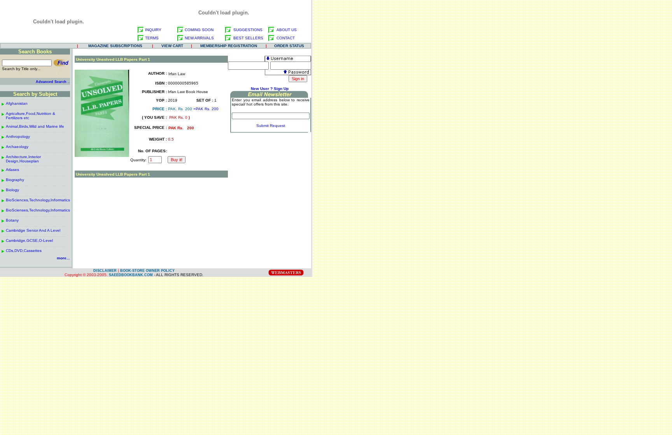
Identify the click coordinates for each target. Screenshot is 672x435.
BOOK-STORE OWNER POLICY (147, 271)
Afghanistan (17, 103)
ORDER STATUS (289, 46)
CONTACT (285, 38)
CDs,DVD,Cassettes (24, 250)
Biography (15, 180)
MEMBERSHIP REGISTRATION (228, 46)
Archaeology (17, 146)
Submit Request (270, 125)
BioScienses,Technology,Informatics (38, 210)
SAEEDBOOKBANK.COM (131, 275)
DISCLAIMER (105, 271)
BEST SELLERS (248, 38)
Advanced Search (51, 82)
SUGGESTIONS (247, 30)
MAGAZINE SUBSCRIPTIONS (115, 46)
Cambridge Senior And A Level (33, 230)
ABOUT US (286, 30)
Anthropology (18, 136)
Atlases (12, 169)
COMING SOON (199, 30)
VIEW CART (172, 46)
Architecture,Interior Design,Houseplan (23, 159)
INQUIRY (153, 30)
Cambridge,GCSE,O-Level (29, 240)
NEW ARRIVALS (199, 38)
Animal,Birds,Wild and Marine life (35, 126)
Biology (12, 190)
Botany (12, 220)
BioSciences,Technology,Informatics (38, 200)
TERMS (152, 38)
